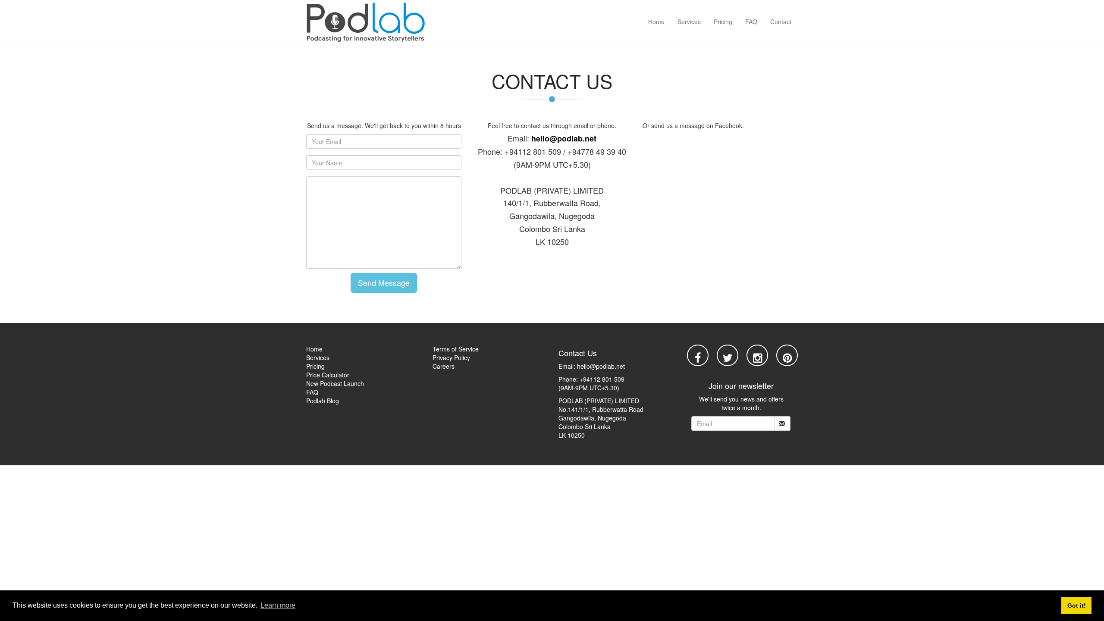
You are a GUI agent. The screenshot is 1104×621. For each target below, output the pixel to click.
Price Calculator (327, 374)
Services (689, 21)
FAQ (751, 21)
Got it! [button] (1076, 605)
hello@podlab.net (563, 138)
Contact (780, 21)
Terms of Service (456, 349)
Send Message (384, 282)
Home (656, 21)
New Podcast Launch (335, 383)
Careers (444, 366)
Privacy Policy (451, 357)
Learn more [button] (277, 605)
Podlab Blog (322, 400)
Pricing (723, 21)
